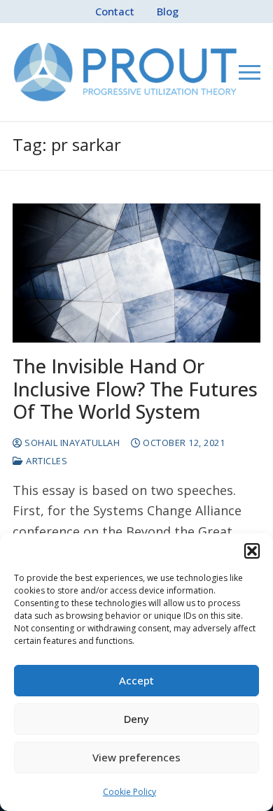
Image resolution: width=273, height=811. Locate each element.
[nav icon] (249, 72)
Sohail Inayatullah (71, 442)
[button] (252, 551)
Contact (114, 11)
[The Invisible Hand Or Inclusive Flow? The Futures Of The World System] (136, 273)
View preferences (136, 757)
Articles (45, 460)
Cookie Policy (129, 792)
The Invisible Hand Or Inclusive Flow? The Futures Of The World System (135, 389)
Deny (136, 719)
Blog (167, 11)
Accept (136, 680)
